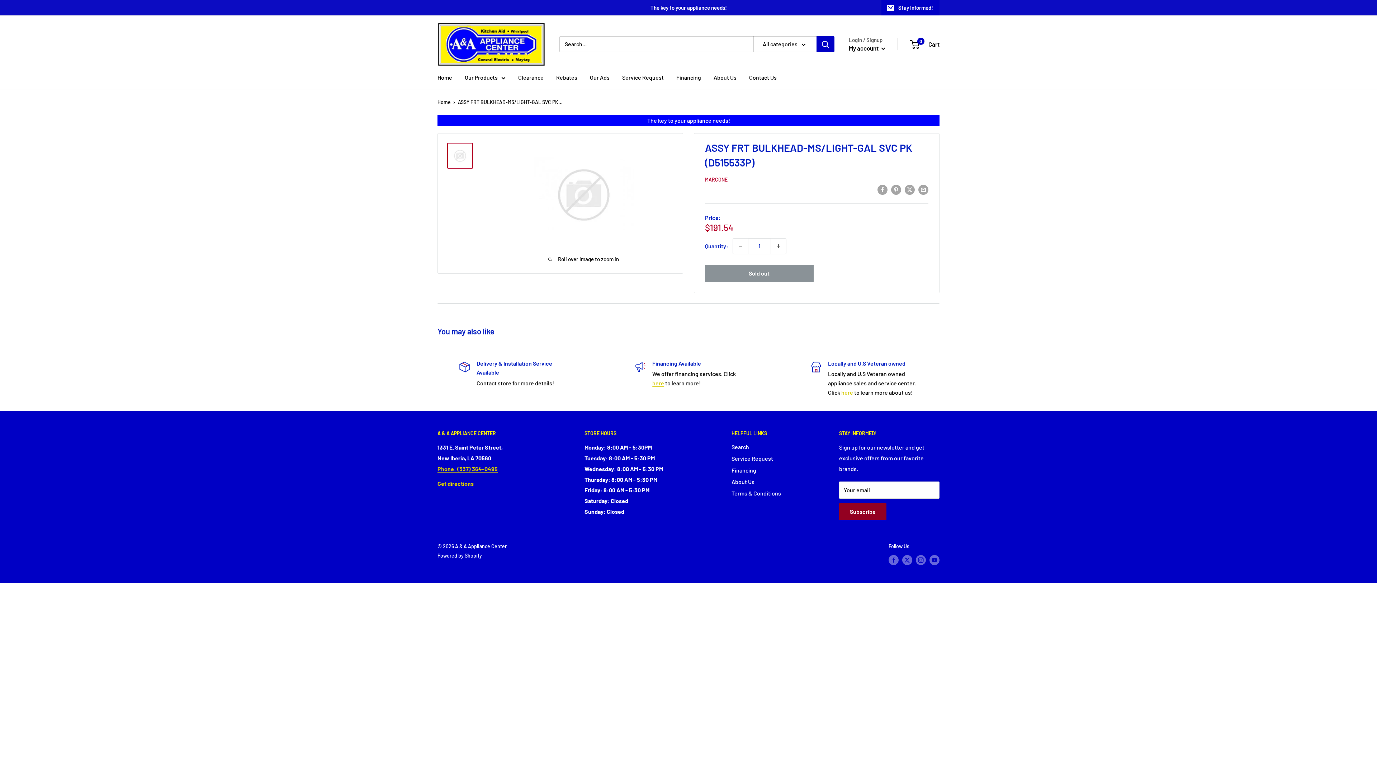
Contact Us (763, 77)
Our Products (481, 77)
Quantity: (716, 246)
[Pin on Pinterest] (896, 189)
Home (444, 77)
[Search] (825, 44)
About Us (725, 77)
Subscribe (863, 511)
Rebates (566, 77)
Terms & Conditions (756, 493)
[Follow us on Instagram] (921, 560)
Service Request (643, 77)
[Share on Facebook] (882, 189)
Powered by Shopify (459, 556)
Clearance (531, 77)
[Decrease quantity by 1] (740, 246)
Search (740, 446)
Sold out (759, 273)
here (658, 383)
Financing (688, 77)
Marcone (716, 180)
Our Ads (600, 77)
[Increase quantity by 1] (778, 246)
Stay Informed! (915, 7)
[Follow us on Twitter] (907, 560)
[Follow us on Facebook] (894, 560)
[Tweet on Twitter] (910, 189)
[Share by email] (923, 189)
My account (864, 48)
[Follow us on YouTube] (934, 560)
